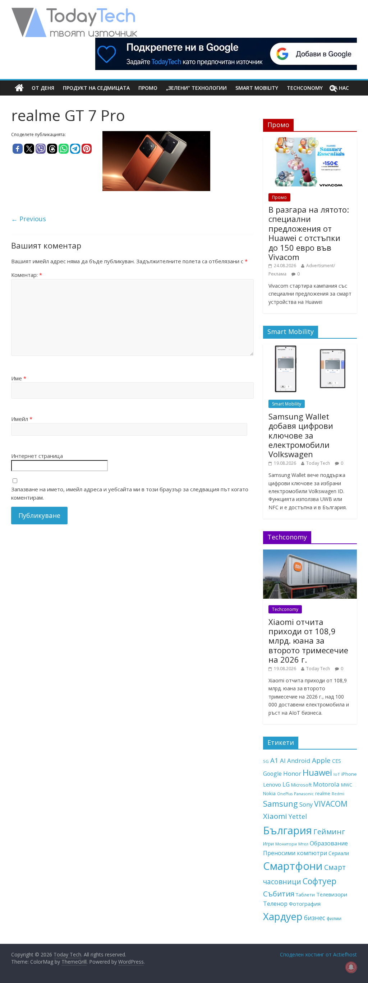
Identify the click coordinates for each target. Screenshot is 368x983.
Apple (321, 760)
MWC (346, 785)
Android (298, 760)
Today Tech (318, 463)
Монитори (286, 844)
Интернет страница (37, 455)
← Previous (28, 218)
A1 (274, 760)
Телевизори (331, 894)
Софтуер (319, 881)
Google (272, 774)
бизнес (314, 917)
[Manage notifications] (351, 967)
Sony (306, 804)
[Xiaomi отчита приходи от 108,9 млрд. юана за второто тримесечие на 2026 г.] (310, 553)
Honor (292, 773)
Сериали (338, 853)
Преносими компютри (295, 853)
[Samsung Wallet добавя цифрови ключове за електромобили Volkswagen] (310, 347)
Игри (268, 843)
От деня (43, 87)
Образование (329, 843)
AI (283, 760)
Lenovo (272, 784)
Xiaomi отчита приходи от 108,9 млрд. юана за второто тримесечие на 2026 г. (308, 640)
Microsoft (301, 785)
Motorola (326, 784)
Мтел (303, 844)
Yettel (298, 816)
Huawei (317, 772)
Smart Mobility (256, 87)
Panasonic (304, 793)
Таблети (305, 894)
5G (266, 761)
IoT (337, 774)
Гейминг (329, 831)
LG (286, 784)
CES (336, 760)
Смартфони (293, 866)
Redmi (338, 793)
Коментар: (26, 274)
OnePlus (285, 793)
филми (334, 918)
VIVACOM (331, 804)
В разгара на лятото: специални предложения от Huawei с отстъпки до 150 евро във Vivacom (308, 233)
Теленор (275, 904)
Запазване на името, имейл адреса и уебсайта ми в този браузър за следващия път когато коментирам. (129, 493)
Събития (278, 894)
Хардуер (283, 916)
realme (322, 793)
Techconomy (305, 87)
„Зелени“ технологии (196, 87)
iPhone (349, 774)
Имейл (21, 418)
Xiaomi (275, 816)
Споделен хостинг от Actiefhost (318, 954)
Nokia (269, 793)
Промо (147, 87)
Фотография (305, 903)
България (287, 830)
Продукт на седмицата (96, 87)
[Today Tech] (74, 11)
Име (18, 378)
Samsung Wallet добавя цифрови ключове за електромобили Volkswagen (300, 435)
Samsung (280, 803)
